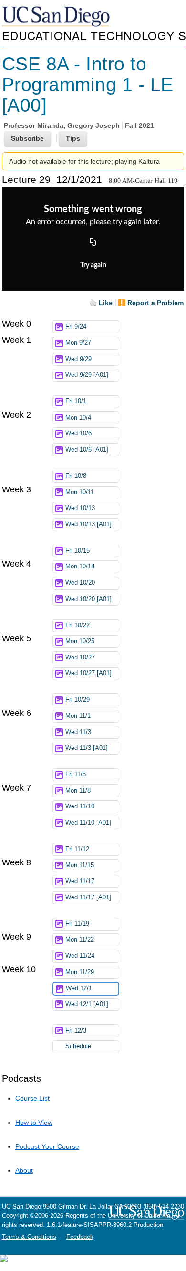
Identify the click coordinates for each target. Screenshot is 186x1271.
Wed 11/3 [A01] (86, 748)
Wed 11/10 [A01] (88, 822)
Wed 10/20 (80, 582)
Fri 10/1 (75, 401)
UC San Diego (57, 17)
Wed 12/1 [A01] (86, 1004)
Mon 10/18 (79, 566)
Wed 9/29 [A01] (86, 375)
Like (106, 302)
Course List (32, 1098)
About (24, 1170)
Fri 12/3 (75, 1030)
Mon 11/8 (78, 790)
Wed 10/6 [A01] (86, 449)
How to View (33, 1122)
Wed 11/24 (79, 956)
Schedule (78, 1046)
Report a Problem (155, 302)
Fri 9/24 (75, 326)
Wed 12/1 (79, 988)
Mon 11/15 (79, 865)
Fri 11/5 (75, 774)
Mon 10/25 (79, 641)
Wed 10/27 (80, 657)
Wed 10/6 (78, 433)
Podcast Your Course (47, 1146)
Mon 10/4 (78, 417)
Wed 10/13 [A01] (88, 524)
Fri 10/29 (77, 699)
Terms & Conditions (29, 1237)
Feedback (79, 1237)
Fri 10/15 (77, 550)
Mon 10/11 (79, 492)
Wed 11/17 (79, 881)
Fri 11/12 (77, 849)
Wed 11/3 (78, 732)
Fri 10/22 (77, 625)
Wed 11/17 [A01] (88, 897)
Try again (93, 265)
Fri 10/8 (75, 476)
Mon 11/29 (79, 972)
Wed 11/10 (79, 806)
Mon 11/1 (78, 716)
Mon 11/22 (79, 939)
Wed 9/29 (78, 359)
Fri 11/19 (77, 923)
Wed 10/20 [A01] (88, 599)
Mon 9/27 (78, 343)
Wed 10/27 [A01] (88, 673)
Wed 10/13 (80, 508)
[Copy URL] (93, 242)
